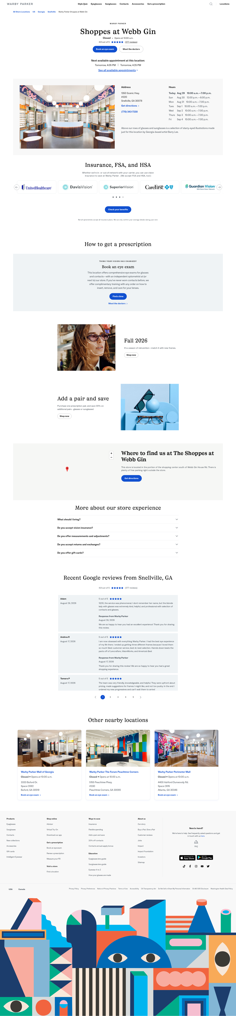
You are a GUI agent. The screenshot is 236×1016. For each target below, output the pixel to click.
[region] (67, 472)
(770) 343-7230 (129, 111)
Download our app (54, 835)
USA (10, 889)
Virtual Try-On (52, 829)
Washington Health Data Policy (222, 889)
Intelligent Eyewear (14, 857)
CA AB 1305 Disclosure (200, 889)
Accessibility (134, 889)
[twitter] (208, 866)
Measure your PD (54, 859)
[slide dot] (113, 197)
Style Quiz (83, 4)
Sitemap (141, 862)
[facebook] (190, 866)
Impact (141, 846)
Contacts (124, 4)
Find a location (53, 872)
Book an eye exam (105, 49)
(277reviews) (131, 42)
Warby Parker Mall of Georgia (37, 771)
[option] (36, 187)
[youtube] (202, 866)
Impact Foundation (145, 851)
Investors (141, 857)
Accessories (138, 4)
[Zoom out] (111, 457)
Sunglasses (110, 4)
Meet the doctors (131, 49)
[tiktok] (184, 866)
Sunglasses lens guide (97, 864)
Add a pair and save (97, 835)
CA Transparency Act (148, 889)
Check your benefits (118, 209)
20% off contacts (96, 840)
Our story (141, 824)
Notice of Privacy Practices (106, 889)
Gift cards (10, 851)
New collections (13, 840)
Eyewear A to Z (95, 870)
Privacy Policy (74, 889)
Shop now (131, 355)
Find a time (118, 296)
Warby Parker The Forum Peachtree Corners (113, 771)
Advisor (50, 824)
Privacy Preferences (88, 889)
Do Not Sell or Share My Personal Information (174, 889)
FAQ (196, 846)
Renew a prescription (55, 853)
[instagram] (196, 866)
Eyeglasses (96, 4)
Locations (224, 4)
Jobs (140, 840)
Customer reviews (145, 835)
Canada (21, 889)
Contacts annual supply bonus (101, 846)
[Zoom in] (111, 453)
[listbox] (118, 189)
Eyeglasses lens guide (97, 859)
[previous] (16, 187)
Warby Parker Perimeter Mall (174, 771)
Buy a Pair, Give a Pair (146, 829)
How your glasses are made (100, 875)
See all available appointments (117, 70)
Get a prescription (156, 4)
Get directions (129, 105)
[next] (219, 187)
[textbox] (196, 834)
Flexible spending (96, 829)
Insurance (93, 824)
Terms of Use (123, 889)
